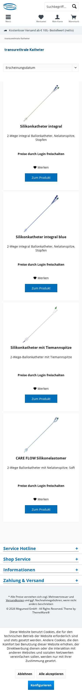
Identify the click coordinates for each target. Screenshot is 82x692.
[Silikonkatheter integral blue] (41, 214)
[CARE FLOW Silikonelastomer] (41, 435)
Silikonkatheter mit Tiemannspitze (41, 347)
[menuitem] (74, 18)
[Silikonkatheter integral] (41, 103)
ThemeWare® (41, 612)
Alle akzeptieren (51, 674)
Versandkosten (15, 600)
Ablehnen (25, 674)
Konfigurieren (41, 685)
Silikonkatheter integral (41, 126)
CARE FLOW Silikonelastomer (41, 458)
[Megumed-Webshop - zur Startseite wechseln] (20, 6)
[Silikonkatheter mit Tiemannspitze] (41, 324)
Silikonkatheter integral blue (41, 237)
